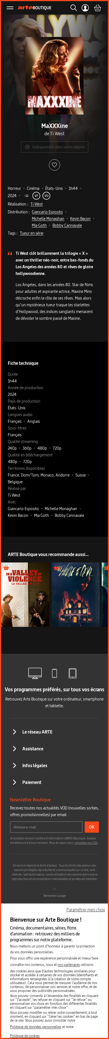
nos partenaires (69, 964)
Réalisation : (18, 204)
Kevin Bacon (80, 218)
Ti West (36, 204)
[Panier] (97, 7)
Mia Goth (39, 225)
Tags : (13, 233)
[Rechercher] (72, 7)
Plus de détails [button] (25, 594)
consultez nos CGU (86, 842)
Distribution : (19, 212)
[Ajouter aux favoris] (54, 165)
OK (91, 827)
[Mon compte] (85, 7)
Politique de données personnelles (35, 1026)
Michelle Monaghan (48, 218)
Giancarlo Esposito (47, 212)
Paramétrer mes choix (86, 910)
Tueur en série (31, 233)
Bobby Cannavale (67, 225)
